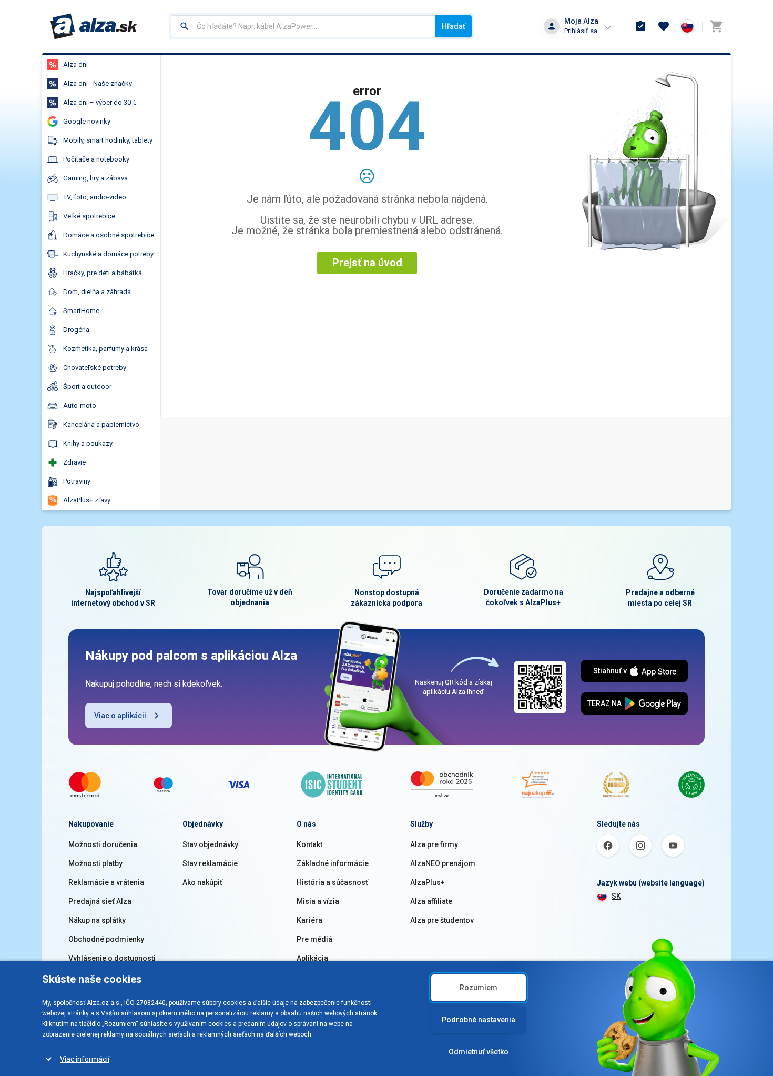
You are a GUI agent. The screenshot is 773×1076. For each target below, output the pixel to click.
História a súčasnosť (332, 882)
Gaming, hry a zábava (95, 178)
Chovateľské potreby (94, 367)
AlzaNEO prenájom (442, 863)
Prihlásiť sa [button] (580, 31)
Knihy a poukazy (88, 443)
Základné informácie (333, 863)
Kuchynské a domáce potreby (108, 254)
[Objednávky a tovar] (640, 26)
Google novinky (86, 121)
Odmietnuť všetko (478, 1052)
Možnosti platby (95, 863)
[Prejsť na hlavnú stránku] (93, 26)
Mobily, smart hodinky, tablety (107, 140)
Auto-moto (79, 405)
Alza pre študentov (442, 920)
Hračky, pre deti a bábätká (102, 273)
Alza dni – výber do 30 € (99, 102)
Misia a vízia (318, 901)
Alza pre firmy (434, 844)
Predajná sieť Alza (99, 901)
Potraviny (76, 481)
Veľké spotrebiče (89, 216)
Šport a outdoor (87, 386)
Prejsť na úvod (367, 262)
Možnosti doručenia (102, 844)
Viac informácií (84, 1059)
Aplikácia (312, 958)
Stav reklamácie (210, 863)
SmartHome (81, 311)
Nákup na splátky (97, 920)
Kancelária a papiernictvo (101, 424)
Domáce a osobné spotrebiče (108, 235)
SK (616, 896)
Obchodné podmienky (106, 939)
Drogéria (76, 330)
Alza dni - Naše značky (97, 83)
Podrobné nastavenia (478, 1019)
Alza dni (75, 64)
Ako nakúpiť (202, 882)
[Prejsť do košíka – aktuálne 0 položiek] (716, 26)
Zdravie (74, 462)
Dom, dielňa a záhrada (97, 292)
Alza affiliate (431, 901)
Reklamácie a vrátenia (106, 882)
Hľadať (453, 26)
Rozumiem (478, 987)
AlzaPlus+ (427, 882)
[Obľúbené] (663, 26)
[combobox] (303, 26)
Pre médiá (314, 939)
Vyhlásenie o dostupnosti (112, 958)
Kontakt (309, 844)
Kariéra (309, 920)
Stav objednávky (210, 844)
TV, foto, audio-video (94, 197)
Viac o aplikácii (120, 715)
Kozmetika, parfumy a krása (105, 349)
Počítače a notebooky (96, 159)
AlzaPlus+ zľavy (86, 500)
